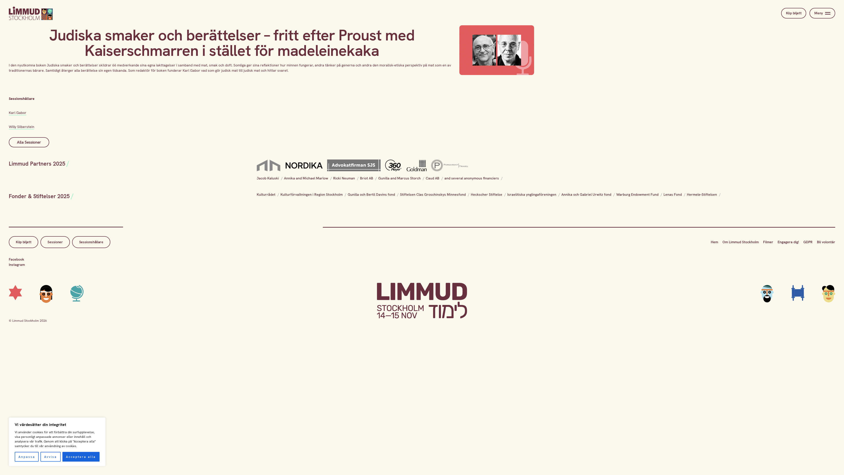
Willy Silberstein (21, 126)
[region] (57, 441)
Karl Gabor (17, 112)
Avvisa (50, 457)
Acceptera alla (81, 457)
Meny (818, 13)
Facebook (16, 259)
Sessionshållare (91, 242)
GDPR (808, 242)
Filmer (768, 242)
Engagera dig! (788, 242)
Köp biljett (793, 13)
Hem (714, 242)
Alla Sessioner (29, 142)
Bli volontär (826, 242)
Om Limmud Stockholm (740, 242)
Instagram (17, 264)
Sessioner (55, 242)
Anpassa (26, 457)
